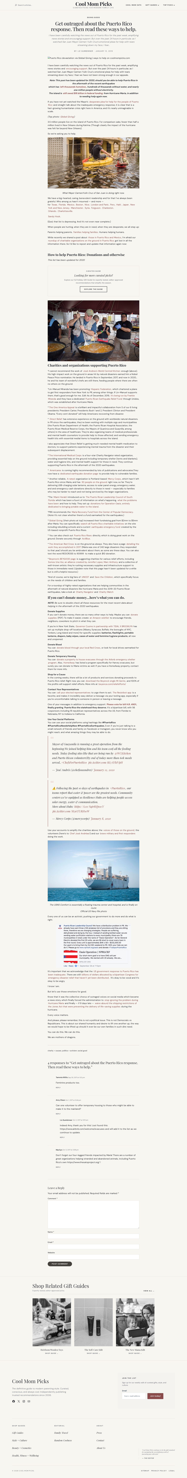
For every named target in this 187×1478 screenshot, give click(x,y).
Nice (87, 204)
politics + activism (69, 1050)
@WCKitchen (123, 753)
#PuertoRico (117, 788)
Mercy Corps (114, 478)
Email (51, 1242)
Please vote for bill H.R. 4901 (121, 704)
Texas (54, 204)
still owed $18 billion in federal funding (83, 93)
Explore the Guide (95, 290)
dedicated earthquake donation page (79, 473)
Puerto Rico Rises (83, 535)
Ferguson (95, 208)
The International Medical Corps (65, 455)
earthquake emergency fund (105, 527)
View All (149, 1291)
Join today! (155, 1396)
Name (51, 1232)
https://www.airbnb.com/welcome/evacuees (82, 1129)
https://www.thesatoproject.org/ (83, 1162)
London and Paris (100, 204)
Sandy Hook (54, 216)
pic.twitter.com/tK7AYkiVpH (105, 762)
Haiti (118, 204)
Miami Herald (60, 497)
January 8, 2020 (101, 818)
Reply (58, 1088)
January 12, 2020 (104, 770)
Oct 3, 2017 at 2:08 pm (71, 1150)
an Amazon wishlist (99, 617)
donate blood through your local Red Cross (78, 647)
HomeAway (69, 662)
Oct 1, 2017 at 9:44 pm (73, 1100)
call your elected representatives (73, 692)
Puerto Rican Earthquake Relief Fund (103, 398)
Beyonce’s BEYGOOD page (62, 558)
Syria (87, 208)
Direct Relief (55, 419)
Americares (55, 470)
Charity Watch (106, 592)
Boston (79, 204)
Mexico (70, 204)
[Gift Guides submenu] (158, 5)
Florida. (62, 204)
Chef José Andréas (79, 833)
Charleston (107, 208)
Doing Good (93, 17)
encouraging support (76, 68)
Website (51, 1252)
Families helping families (85, 232)
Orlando (52, 211)
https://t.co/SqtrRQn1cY (89, 806)
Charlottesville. (65, 211)
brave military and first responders (117, 833)
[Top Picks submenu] (174, 5)
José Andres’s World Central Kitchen (101, 371)
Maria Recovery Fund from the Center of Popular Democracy (102, 512)
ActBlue (86, 538)
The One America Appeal (62, 407)
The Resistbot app (122, 692)
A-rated (70, 478)
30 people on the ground (94, 482)
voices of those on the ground (118, 830)
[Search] (16, 5)
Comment (52, 1198)
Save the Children (104, 577)
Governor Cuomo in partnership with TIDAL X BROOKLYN (104, 626)
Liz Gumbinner (66, 1120)
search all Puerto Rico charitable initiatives (102, 523)
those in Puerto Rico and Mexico (104, 237)
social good (82, 1050)
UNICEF (85, 577)
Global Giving (67, 116)
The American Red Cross (61, 544)
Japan (126, 204)
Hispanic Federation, (101, 389)
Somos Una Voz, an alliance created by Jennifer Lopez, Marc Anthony (83, 562)
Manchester (77, 208)
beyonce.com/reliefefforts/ (112, 684)
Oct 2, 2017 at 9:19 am (80, 1120)
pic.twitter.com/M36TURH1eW (71, 811)
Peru (112, 204)
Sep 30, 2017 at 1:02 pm (76, 1077)
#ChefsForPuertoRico (74, 762)
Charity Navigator (84, 592)
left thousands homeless (73, 86)
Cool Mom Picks (93, 3)
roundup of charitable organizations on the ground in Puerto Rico (81, 240)
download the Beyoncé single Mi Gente (105, 681)
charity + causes (54, 1050)
